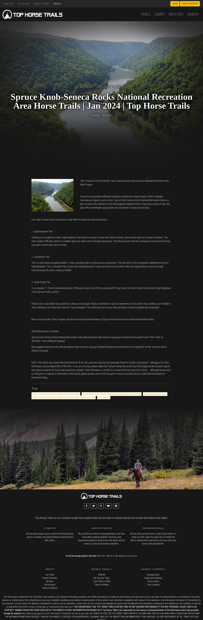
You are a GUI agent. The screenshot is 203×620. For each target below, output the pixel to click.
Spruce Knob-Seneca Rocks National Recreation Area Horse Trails (111, 394)
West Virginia (104, 397)
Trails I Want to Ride (101, 581)
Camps (159, 14)
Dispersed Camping (153, 578)
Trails (145, 14)
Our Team (50, 574)
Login (175, 3)
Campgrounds (153, 574)
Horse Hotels (153, 581)
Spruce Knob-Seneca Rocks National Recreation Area (55, 394)
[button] (86, 506)
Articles (57, 3)
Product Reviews (41, 3)
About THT (9, 3)
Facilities (176, 14)
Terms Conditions (50, 588)
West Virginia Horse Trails (155, 394)
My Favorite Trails (101, 578)
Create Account (190, 3)
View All (101, 574)
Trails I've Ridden (101, 584)
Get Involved (23, 3)
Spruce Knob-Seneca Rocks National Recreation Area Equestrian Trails (63, 397)
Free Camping (153, 584)
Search (193, 14)
